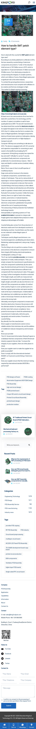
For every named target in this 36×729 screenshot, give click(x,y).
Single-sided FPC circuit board (15, 572)
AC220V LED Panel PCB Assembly (16, 543)
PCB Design (18, 500)
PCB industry (25, 530)
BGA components (11, 558)
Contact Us (4, 606)
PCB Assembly (11, 384)
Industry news (18, 512)
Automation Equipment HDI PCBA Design (20, 380)
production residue (13, 404)
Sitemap (31, 718)
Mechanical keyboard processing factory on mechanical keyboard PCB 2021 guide (12, 430)
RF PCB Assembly (11, 530)
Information (5, 599)
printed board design (13, 401)
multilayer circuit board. (13, 539)
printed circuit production (14, 554)
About (3, 603)
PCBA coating (28, 377)
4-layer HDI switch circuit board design (19, 394)
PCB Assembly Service (18, 504)
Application (4, 592)
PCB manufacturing (18, 508)
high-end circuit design (14, 387)
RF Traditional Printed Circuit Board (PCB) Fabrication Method (22, 419)
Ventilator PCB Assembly (14, 563)
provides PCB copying (12, 525)
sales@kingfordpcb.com (13, 614)
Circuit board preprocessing (14, 534)
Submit (8, 706)
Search (30, 8)
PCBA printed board (13, 391)
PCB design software (13, 377)
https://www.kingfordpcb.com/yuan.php (13, 114)
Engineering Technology (18, 496)
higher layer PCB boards (13, 567)
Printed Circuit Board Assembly (16, 397)
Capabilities (4, 596)
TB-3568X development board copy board (17, 548)
